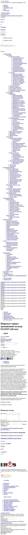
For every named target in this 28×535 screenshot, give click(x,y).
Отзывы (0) (6, 362)
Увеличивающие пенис (15, 180)
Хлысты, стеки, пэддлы (13, 238)
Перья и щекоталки (11, 231)
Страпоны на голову (18, 83)
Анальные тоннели (17, 62)
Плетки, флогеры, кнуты (13, 233)
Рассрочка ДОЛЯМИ (9, 510)
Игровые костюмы (14, 202)
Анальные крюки (17, 59)
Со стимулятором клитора (19, 116)
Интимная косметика (9, 167)
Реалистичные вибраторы (19, 112)
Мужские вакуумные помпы (17, 160)
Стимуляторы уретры (12, 237)
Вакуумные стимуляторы (16, 131)
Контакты (6, 6)
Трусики (12, 213)
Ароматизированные (12, 247)
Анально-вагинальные (18, 119)
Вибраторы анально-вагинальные (18, 98)
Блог (5, 9)
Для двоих (9, 55)
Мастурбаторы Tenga (18, 144)
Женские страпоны (17, 74)
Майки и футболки (14, 217)
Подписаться (4, 520)
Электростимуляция (12, 239)
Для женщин (10, 92)
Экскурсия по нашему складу (11, 486)
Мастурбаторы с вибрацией (20, 146)
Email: (2, 517)
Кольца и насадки (14, 152)
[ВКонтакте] (1, 359)
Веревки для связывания (13, 222)
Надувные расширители (19, 70)
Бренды (5, 494)
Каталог (6, 5)
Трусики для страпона (18, 79)
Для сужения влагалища (16, 179)
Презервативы (7, 246)
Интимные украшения (12, 225)
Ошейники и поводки (12, 230)
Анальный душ (16, 66)
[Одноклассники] (3, 359)
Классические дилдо (18, 123)
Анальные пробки (17, 60)
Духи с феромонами (15, 190)
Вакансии (9, 260)
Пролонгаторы (13, 183)
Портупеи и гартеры (15, 209)
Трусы (11, 218)
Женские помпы (14, 135)
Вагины (15, 142)
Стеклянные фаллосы (18, 128)
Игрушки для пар (14, 86)
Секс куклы (13, 164)
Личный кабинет (8, 503)
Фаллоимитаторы (14, 118)
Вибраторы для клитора (19, 102)
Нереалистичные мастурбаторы (17, 148)
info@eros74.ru (7, 279)
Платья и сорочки (14, 207)
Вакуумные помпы (17, 162)
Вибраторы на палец (18, 104)
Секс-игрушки (7, 54)
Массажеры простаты (18, 68)
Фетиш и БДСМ (8, 219)
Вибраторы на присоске (19, 106)
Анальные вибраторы (18, 58)
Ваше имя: (3, 413)
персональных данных (6, 522)
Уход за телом (13, 197)
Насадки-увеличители (18, 156)
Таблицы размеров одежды (13, 262)
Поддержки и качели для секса (17, 90)
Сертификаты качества (12, 267)
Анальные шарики (17, 64)
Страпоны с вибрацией (18, 82)
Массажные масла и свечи (13, 184)
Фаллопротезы (16, 84)
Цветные (15, 130)
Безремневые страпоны (18, 76)
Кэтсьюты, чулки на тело (16, 205)
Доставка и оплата (8, 7)
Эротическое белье (8, 198)
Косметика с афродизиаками (14, 188)
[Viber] (10, 359)
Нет (5, 533)
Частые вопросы (11, 259)
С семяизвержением (18, 127)
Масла (11, 186)
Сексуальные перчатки (15, 211)
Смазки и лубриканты (12, 168)
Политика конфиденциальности (12, 501)
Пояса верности (11, 234)
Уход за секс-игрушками (16, 195)
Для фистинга (13, 178)
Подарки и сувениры (15, 91)
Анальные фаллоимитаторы (20, 63)
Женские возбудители (12, 243)
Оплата (8, 255)
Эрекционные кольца (18, 159)
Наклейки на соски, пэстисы (17, 206)
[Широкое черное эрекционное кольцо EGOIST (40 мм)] (14, 283)
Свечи (11, 187)
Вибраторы (12, 94)
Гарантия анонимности (12, 258)
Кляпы (8, 226)
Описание (6, 361)
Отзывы (9, 269)
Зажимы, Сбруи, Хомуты (13, 223)
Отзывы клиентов (8, 492)
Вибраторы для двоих (18, 100)
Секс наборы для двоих (16, 88)
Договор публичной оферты (14, 266)
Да (1, 533)
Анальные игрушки (15, 56)
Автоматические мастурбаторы (17, 140)
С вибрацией (16, 158)
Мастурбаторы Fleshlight (19, 143)
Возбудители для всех (12, 242)
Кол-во (2, 342)
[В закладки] (2, 309)
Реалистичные (16, 126)
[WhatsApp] (12, 359)
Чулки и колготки (14, 214)
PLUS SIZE (12, 201)
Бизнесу (9, 264)
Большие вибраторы (18, 96)
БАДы (5, 241)
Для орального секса (15, 176)
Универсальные (14, 172)
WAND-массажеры (17, 95)
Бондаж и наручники (12, 221)
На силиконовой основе (16, 171)
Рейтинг (3, 424)
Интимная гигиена (11, 192)
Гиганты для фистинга (15, 87)
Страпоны (12, 72)
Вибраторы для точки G (19, 103)
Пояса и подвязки (14, 210)
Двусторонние (16, 122)
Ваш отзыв (3, 420)
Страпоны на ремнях (18, 78)
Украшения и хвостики (18, 71)
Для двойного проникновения (17, 154)
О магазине (6, 10)
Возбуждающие (13, 182)
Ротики (14, 151)
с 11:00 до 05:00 (7, 278)
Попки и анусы (16, 150)
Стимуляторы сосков (12, 235)
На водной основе (14, 170)
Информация (7, 252)
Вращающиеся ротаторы (19, 108)
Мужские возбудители (12, 245)
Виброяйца (12, 134)
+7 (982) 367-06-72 (5, 13)
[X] (8, 359)
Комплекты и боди (14, 203)
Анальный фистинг (18, 67)
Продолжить (4, 425)
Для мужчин (10, 136)
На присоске (16, 124)
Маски (8, 227)
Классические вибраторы (19, 110)
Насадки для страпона (18, 80)
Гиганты (15, 120)
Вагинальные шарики (15, 132)
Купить (2, 345)
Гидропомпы (16, 163)
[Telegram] (6, 359)
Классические (10, 249)
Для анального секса (15, 174)
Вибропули (15, 107)
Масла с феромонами (15, 191)
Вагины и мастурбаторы (16, 138)
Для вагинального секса (16, 175)
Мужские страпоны (18, 75)
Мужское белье (10, 215)
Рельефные (9, 250)
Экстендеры (13, 166)
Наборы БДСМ (10, 229)
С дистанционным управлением (17, 114)
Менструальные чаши (15, 194)
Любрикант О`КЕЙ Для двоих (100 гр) (11, 438)
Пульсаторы (16, 111)
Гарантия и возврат (11, 263)
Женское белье (10, 199)
